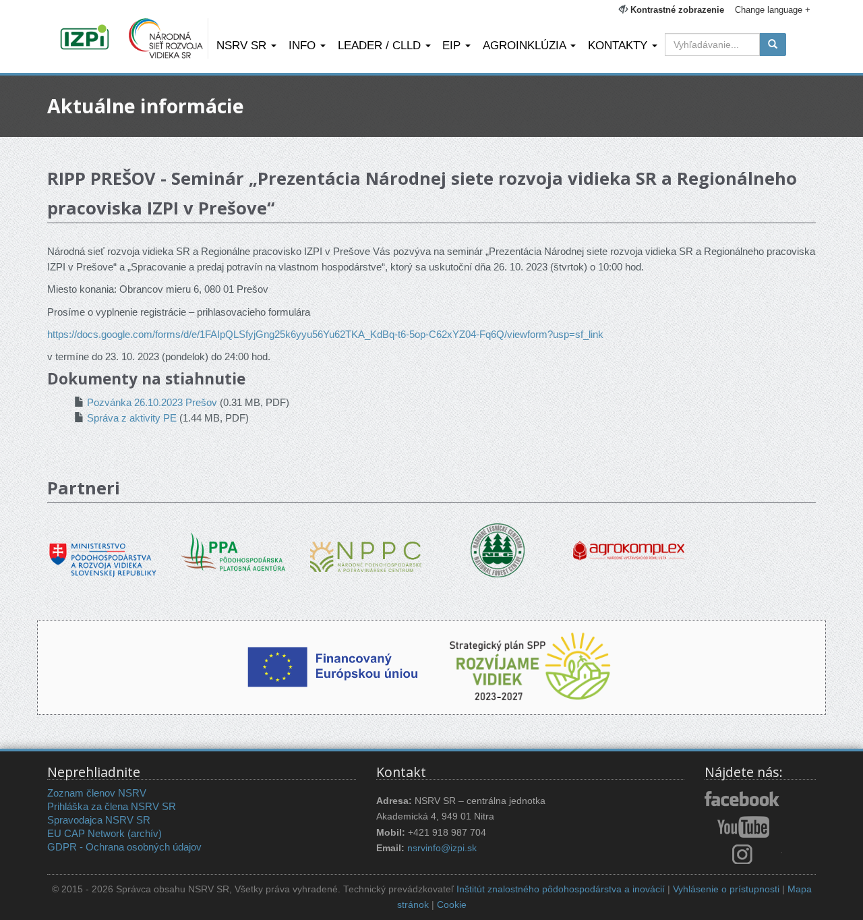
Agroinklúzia (526, 45)
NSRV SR (243, 45)
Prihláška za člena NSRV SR (111, 806)
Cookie (452, 905)
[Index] (86, 38)
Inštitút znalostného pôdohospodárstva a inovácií (560, 889)
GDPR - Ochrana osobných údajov (124, 847)
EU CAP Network (86, 833)
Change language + (772, 10)
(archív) (144, 833)
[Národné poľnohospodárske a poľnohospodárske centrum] (365, 546)
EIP (453, 45)
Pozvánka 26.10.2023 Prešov (152, 402)
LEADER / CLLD (381, 45)
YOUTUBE (743, 826)
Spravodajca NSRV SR (98, 820)
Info (304, 45)
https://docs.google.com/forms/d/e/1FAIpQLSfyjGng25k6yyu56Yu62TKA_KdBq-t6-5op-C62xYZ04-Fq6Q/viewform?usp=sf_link (325, 334)
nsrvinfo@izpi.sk (442, 848)
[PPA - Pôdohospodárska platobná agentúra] (234, 550)
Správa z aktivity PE (132, 418)
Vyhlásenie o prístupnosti (726, 889)
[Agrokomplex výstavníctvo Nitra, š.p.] (628, 541)
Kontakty (619, 45)
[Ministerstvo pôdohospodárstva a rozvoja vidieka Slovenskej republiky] (102, 550)
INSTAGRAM (743, 853)
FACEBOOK (743, 799)
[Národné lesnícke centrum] (498, 549)
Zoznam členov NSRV (96, 793)
